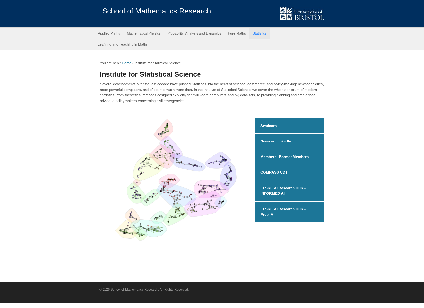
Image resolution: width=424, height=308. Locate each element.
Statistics (259, 33)
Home (126, 63)
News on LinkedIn (275, 141)
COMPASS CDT (274, 172)
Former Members (294, 157)
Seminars (268, 126)
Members (268, 157)
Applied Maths (109, 33)
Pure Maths (237, 33)
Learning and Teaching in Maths (123, 44)
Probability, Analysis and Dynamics (194, 33)
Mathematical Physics (143, 33)
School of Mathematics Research (156, 11)
